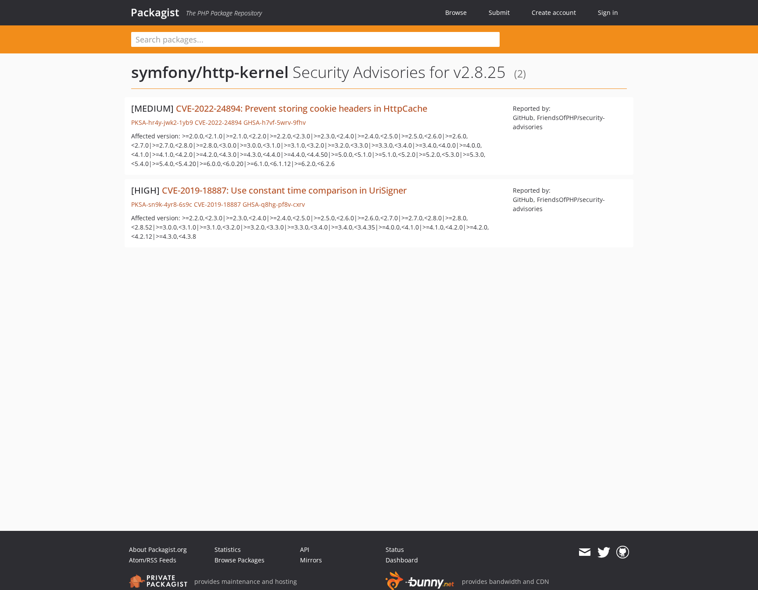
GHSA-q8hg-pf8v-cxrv (274, 204)
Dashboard (402, 560)
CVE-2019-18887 (217, 204)
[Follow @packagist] (603, 552)
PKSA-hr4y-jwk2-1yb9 (162, 122)
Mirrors (311, 560)
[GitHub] (622, 552)
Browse (456, 12)
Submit (499, 12)
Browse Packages (240, 560)
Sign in (608, 12)
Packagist (155, 12)
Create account (554, 12)
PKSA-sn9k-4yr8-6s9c (161, 204)
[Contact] (584, 552)
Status (395, 549)
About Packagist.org (158, 549)
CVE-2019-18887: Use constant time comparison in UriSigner (284, 190)
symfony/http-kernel (210, 72)
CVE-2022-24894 (218, 122)
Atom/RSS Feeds (152, 560)
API (304, 549)
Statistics (228, 549)
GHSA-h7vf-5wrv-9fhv (274, 122)
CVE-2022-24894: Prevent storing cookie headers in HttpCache (301, 108)
